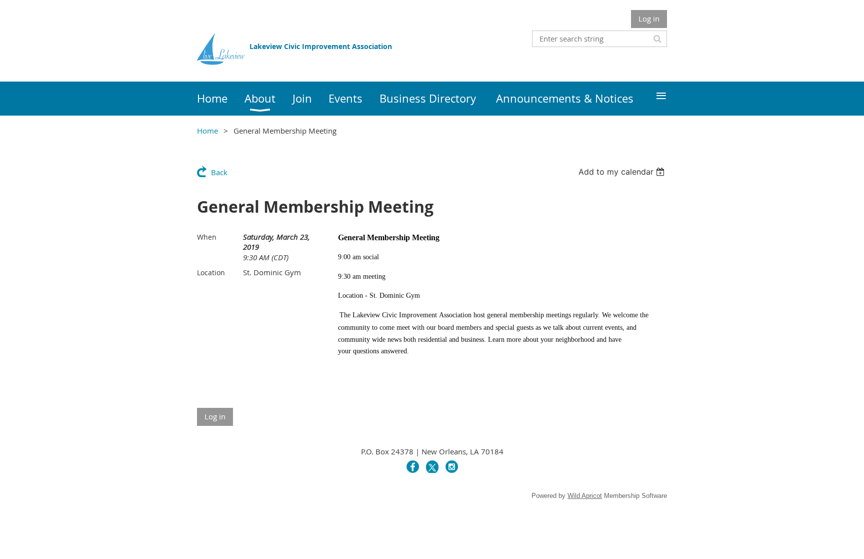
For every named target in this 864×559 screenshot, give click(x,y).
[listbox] (622, 172)
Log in (649, 19)
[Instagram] (452, 466)
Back (219, 172)
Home (207, 131)
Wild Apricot (585, 495)
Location (211, 272)
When (206, 237)
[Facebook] (412, 466)
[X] (432, 466)
